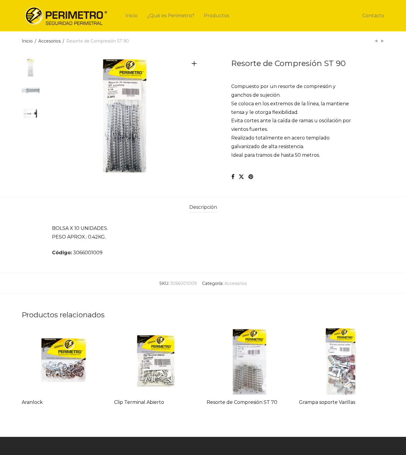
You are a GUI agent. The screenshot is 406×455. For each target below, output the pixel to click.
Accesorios (49, 41)
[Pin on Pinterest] (251, 177)
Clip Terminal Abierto (139, 402)
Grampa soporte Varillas (327, 402)
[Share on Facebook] (232, 177)
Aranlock (32, 402)
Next (195, 116)
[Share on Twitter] (241, 177)
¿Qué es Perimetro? (170, 15)
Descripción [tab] (203, 207)
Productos (216, 15)
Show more (55, 410)
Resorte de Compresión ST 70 (242, 402)
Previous (55, 116)
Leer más (30, 410)
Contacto (373, 15)
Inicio (131, 15)
